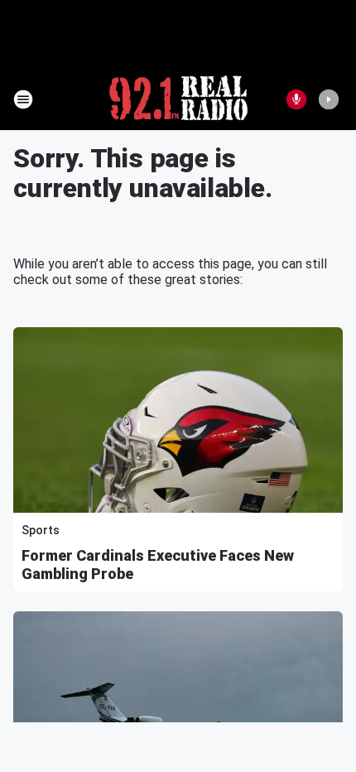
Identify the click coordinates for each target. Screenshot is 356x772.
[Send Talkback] (296, 99)
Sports (41, 530)
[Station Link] (178, 99)
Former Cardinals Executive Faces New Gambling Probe (158, 564)
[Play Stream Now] (329, 99)
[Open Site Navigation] (23, 99)
